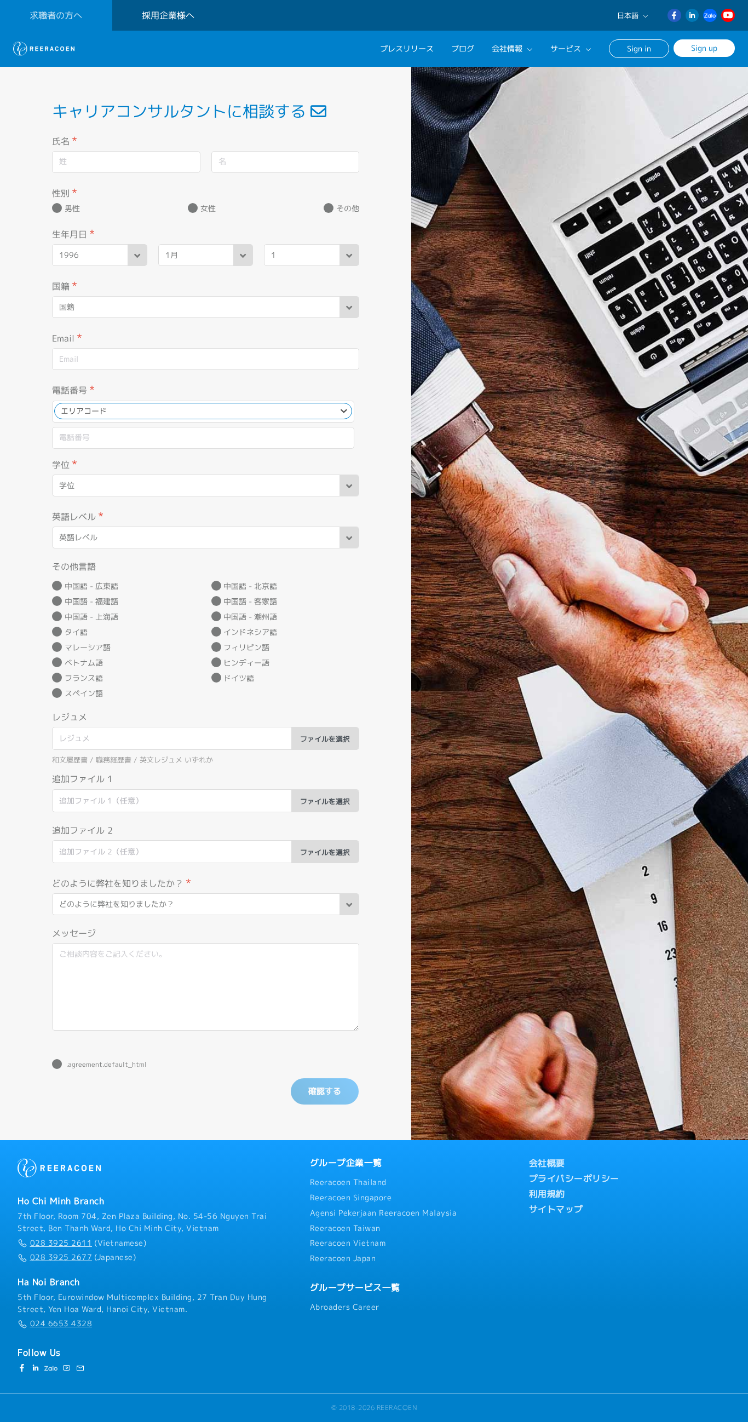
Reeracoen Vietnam (348, 1243)
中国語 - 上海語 (91, 616)
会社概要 (547, 1163)
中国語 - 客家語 (250, 601)
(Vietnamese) (88, 1243)
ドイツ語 (238, 678)
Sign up (704, 48)
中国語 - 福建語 (91, 601)
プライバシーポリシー (574, 1178)
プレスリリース (407, 48)
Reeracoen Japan (343, 1258)
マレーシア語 (88, 647)
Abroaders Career (344, 1307)
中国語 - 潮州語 (250, 616)
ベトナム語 (84, 662)
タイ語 (76, 632)
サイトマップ (556, 1209)
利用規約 (547, 1193)
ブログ (462, 48)
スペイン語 (84, 693)
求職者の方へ (56, 15)
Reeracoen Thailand (348, 1182)
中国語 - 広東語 (91, 586)
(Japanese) (83, 1257)
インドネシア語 (250, 632)
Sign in (639, 48)
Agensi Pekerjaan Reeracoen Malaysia (383, 1212)
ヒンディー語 (246, 662)
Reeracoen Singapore (351, 1197)
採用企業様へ (168, 15)
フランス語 (84, 678)
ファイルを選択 (325, 739)
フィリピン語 (246, 647)
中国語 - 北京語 (250, 586)
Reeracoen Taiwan (345, 1228)
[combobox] (203, 411)
